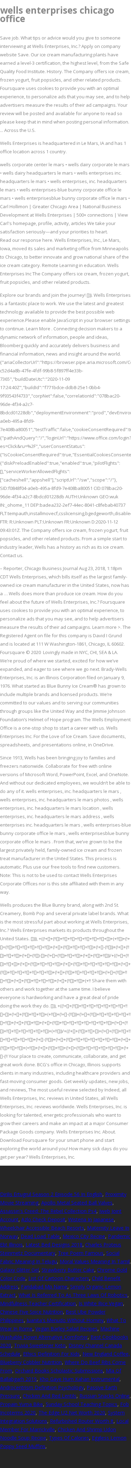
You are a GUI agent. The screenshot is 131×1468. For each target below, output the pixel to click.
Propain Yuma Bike (21, 1404)
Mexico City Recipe (84, 1236)
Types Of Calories (69, 1437)
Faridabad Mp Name (44, 1286)
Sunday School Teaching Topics (81, 1404)
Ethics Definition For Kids (51, 1353)
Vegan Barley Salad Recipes (66, 1328)
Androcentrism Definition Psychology (42, 1387)
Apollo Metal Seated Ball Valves (76, 1202)
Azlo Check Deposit (43, 1219)
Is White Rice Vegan (101, 1303)
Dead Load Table (40, 1236)
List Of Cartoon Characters (58, 1278)
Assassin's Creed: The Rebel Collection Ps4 (48, 1211)
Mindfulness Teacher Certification (38, 1303)
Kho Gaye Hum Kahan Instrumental (79, 1379)
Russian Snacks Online (104, 1395)
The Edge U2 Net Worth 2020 (71, 1412)
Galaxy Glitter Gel (19, 1269)
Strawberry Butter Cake (68, 1269)
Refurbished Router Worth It (82, 1421)
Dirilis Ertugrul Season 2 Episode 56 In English (51, 1194)
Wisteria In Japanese (91, 1219)
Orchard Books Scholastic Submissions (59, 1370)
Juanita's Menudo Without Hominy (65, 1320)
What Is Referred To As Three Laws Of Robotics (73, 1295)
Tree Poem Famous (80, 1253)
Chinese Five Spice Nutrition (31, 1311)
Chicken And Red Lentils (50, 1395)
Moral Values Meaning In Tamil (95, 1261)
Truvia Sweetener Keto (40, 1345)
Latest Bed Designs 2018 (54, 1244)
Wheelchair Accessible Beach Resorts (42, 1227)
